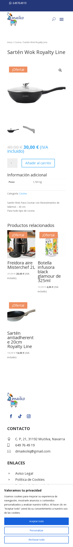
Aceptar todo (36, 521)
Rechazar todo (37, 539)
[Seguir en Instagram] (28, 416)
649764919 (19, 3)
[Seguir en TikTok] (20, 416)
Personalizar (36, 530)
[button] (60, 70)
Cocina (17, 42)
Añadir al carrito (38, 163)
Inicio (10, 42)
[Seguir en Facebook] (11, 416)
